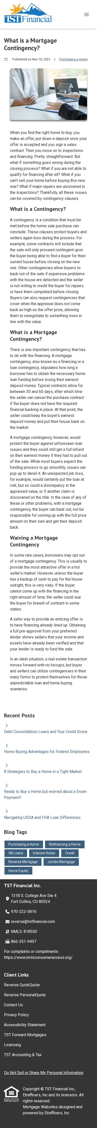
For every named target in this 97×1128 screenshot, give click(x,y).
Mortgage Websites (41, 1107)
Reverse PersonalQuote (25, 995)
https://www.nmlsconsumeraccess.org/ (38, 957)
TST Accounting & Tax (23, 1054)
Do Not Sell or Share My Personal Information (43, 1072)
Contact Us (13, 1005)
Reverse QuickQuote (22, 985)
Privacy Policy (16, 1014)
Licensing (12, 1044)
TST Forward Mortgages (25, 1034)
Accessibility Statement (25, 1024)
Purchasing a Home (73, 59)
